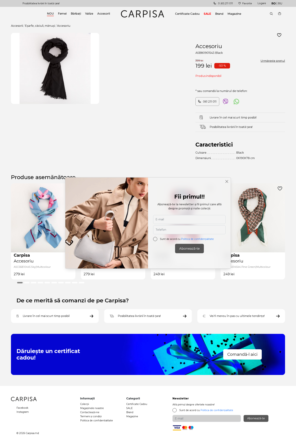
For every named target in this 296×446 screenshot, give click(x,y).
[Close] (227, 181)
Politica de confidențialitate (197, 239)
